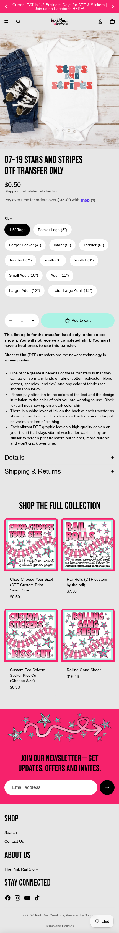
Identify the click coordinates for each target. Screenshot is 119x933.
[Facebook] (7, 898)
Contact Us (14, 841)
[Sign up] (107, 787)
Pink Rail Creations (49, 915)
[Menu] (6, 21)
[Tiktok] (37, 898)
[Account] (100, 21)
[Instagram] (17, 898)
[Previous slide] (6, 7)
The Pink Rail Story (21, 869)
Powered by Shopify (81, 915)
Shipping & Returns (32, 471)
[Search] (18, 21)
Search (10, 832)
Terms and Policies (59, 926)
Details (14, 457)
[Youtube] (27, 898)
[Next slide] (113, 7)
